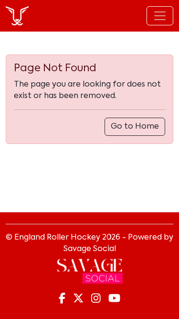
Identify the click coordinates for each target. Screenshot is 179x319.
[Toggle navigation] (160, 15)
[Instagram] (96, 299)
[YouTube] (114, 299)
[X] (78, 299)
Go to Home (135, 127)
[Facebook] (62, 299)
